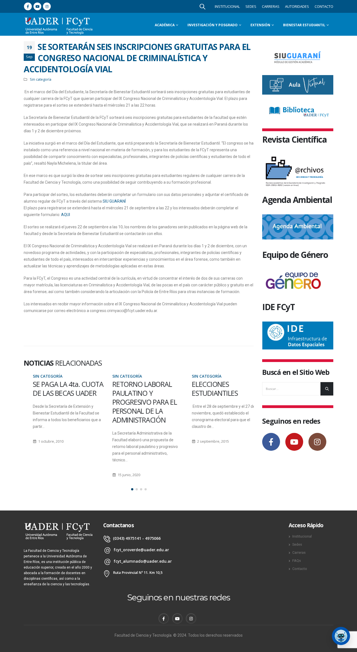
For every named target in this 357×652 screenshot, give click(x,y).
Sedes (250, 6)
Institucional (227, 6)
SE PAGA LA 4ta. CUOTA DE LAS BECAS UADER (59, 388)
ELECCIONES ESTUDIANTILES (206, 388)
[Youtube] (37, 6)
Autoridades (297, 6)
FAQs (296, 560)
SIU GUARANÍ (114, 201)
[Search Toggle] (202, 6)
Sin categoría (40, 79)
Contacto (324, 6)
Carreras (270, 6)
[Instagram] (47, 6)
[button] (132, 489)
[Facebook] (28, 6)
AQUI (65, 214)
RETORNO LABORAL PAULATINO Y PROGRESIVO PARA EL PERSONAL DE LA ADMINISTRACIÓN (135, 402)
